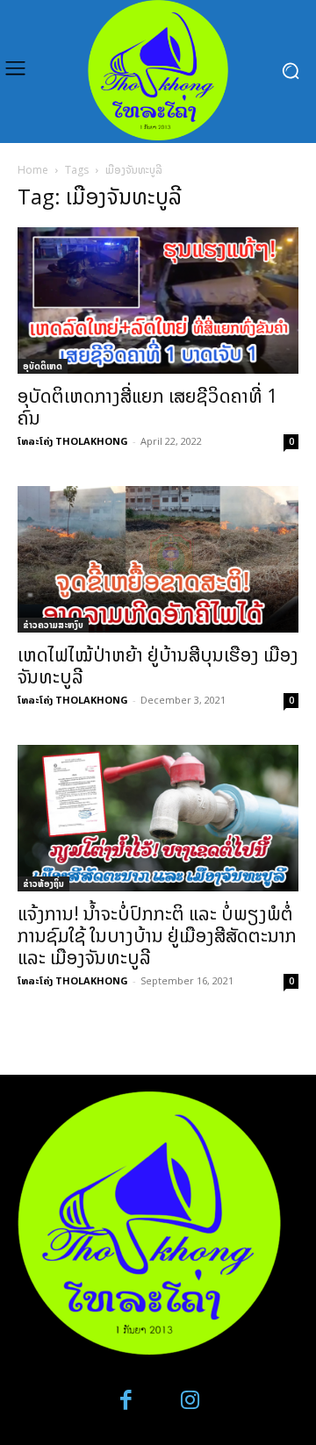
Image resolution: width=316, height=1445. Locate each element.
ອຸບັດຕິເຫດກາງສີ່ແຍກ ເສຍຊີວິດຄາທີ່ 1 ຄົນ (147, 406)
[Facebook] (126, 1400)
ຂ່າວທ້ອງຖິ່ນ (43, 883)
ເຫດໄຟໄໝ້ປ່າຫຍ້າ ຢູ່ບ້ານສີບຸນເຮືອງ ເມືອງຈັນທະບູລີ (158, 665)
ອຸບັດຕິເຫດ (42, 366)
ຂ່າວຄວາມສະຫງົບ (53, 625)
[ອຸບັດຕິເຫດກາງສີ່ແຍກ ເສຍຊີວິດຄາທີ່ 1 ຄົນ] (158, 300)
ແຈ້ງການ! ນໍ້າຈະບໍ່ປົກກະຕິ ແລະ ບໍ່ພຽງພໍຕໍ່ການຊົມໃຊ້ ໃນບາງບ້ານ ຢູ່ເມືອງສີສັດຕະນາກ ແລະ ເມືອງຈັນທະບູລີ (157, 935)
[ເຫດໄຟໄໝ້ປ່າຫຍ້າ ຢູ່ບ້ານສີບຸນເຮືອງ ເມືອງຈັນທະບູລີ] (158, 559)
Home (33, 169)
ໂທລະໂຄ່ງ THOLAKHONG (73, 440)
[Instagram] (190, 1400)
